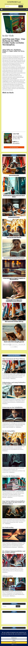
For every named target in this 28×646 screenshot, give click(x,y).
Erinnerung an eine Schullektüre (12, 407)
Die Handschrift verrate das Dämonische (14, 258)
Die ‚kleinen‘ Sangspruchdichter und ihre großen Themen (13, 551)
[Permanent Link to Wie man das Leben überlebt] (14, 227)
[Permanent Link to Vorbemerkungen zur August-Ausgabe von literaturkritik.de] (14, 268)
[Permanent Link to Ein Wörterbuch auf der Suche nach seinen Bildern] (14, 185)
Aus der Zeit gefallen (8, 431)
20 (22, 344)
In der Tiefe (8, 35)
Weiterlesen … (13, 378)
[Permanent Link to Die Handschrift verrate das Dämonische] (14, 248)
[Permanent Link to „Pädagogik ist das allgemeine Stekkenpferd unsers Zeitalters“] (14, 290)
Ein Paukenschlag (7, 527)
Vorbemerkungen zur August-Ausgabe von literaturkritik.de (14, 278)
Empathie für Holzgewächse (11, 476)
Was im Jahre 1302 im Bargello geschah (14, 342)
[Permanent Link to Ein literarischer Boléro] (14, 207)
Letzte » (15, 346)
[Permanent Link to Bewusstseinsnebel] (14, 165)
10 (19, 344)
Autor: (4, 50)
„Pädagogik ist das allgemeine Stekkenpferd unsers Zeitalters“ (14, 300)
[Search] (26, 9)
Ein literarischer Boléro (14, 217)
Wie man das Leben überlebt (14, 237)
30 (24, 344)
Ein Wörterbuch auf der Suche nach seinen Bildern (14, 196)
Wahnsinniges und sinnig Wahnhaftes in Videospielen (13, 383)
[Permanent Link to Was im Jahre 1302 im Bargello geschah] (14, 332)
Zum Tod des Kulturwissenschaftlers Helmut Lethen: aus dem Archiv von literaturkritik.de (13, 502)
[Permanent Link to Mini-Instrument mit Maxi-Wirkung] (14, 311)
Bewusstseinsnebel (14, 175)
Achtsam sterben (7, 576)
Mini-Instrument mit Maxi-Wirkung (14, 321)
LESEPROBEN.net (14, 2)
